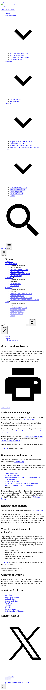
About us (8, 595)
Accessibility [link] (9, 677)
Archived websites (11, 341)
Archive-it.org (19, 462)
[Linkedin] (7, 673)
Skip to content (6, 2)
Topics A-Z (9, 339)
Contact (8, 605)
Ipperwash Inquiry (11, 479)
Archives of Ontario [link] (8, 10)
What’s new (9, 603)
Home (7, 337)
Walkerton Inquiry (11, 473)
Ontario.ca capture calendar (33, 437)
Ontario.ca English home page (11, 441)
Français (4, 6)
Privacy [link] (8, 679)
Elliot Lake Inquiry (12, 481)
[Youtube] (7, 669)
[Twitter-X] (25, 662)
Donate (7, 607)
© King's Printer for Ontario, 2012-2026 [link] (15, 683)
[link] (9, 4)
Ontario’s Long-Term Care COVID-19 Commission (23, 477)
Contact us (4, 448)
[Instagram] (7, 666)
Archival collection (12, 597)
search (3, 325)
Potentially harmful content (14, 611)
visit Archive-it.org (27, 419)
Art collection (10, 599)
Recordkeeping (10, 609)
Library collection (11, 601)
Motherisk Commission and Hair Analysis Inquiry (22, 483)
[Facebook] (6, 622)
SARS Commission (12, 475)
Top (3, 688)
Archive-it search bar (12, 431)
